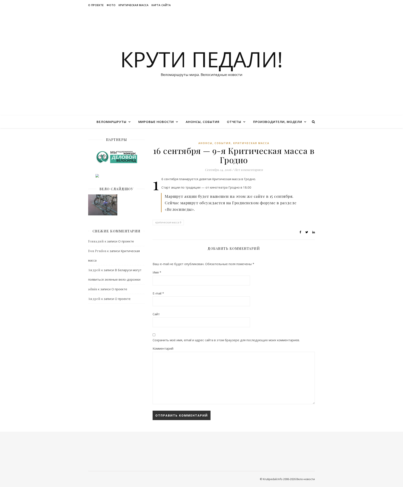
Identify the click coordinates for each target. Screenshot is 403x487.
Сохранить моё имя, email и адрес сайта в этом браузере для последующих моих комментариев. (226, 340)
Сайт (156, 314)
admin (92, 289)
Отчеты (234, 122)
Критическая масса (134, 5)
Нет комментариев (248, 170)
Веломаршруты (111, 122)
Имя (157, 272)
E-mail (158, 293)
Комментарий (163, 348)
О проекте (96, 5)
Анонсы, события (202, 122)
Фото (111, 5)
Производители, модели (277, 122)
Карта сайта (161, 5)
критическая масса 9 (168, 222)
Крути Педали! (201, 59)
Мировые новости (156, 122)
